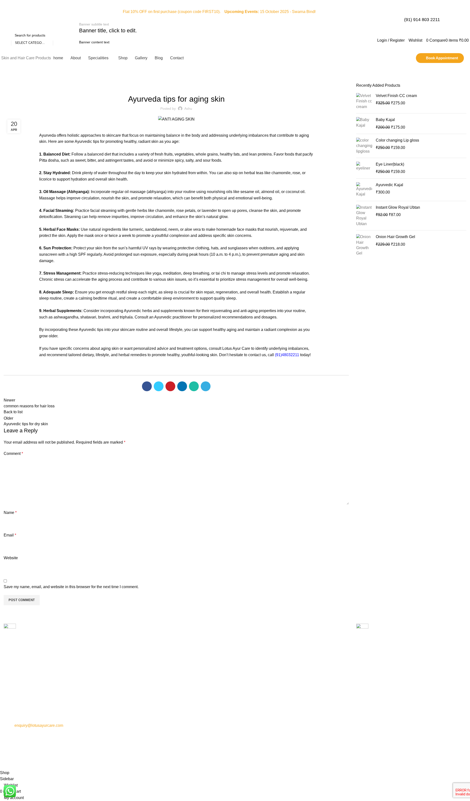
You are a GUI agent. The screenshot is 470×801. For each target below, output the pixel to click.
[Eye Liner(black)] (364, 168)
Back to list (13, 412)
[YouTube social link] (463, 15)
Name (10, 512)
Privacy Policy (248, 677)
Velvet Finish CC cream (396, 96)
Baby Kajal (385, 120)
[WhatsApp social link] (194, 386)
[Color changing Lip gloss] (364, 146)
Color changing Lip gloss (397, 140)
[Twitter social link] (159, 386)
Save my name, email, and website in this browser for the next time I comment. (71, 587)
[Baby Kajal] (364, 123)
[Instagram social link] (457, 15)
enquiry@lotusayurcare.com (38, 725)
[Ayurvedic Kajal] (364, 189)
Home (8, 79)
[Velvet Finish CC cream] (364, 101)
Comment (13, 453)
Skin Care (23, 79)
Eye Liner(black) (390, 164)
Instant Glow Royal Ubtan (398, 207)
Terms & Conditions (252, 694)
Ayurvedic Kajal (389, 185)
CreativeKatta (282, 762)
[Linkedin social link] (182, 386)
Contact (126, 685)
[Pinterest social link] (170, 386)
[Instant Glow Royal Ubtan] (364, 216)
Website (11, 558)
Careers (126, 702)
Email (10, 535)
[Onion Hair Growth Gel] (364, 245)
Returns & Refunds (252, 685)
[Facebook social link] (450, 15)
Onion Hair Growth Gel (395, 237)
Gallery (125, 694)
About (124, 677)
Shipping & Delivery (252, 702)
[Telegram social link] (206, 386)
